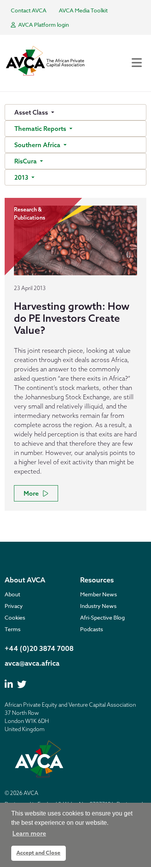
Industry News (98, 605)
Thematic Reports (41, 128)
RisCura (26, 161)
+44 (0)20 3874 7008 (39, 648)
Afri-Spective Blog (102, 617)
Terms (13, 629)
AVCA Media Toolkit (83, 10)
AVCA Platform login (43, 24)
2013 (22, 177)
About (12, 594)
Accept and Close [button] (38, 853)
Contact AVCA (28, 10)
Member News (98, 594)
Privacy (14, 605)
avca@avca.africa (32, 663)
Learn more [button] (29, 833)
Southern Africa (38, 145)
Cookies (15, 617)
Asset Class (32, 112)
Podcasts (91, 629)
